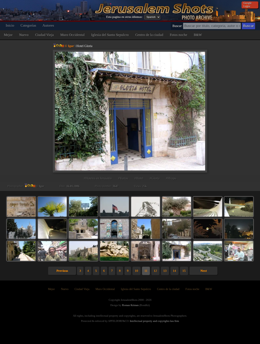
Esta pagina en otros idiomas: (124, 16)
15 (184, 270)
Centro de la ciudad (149, 35)
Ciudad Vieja (44, 35)
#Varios (123, 178)
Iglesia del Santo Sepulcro (110, 35)
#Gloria (154, 178)
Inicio (10, 25)
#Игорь (171, 178)
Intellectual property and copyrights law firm (154, 320)
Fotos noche (178, 35)
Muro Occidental (72, 35)
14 (174, 270)
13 (165, 270)
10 (136, 270)
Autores (48, 25)
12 (155, 270)
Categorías (28, 25)
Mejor (8, 35)
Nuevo (24, 35)
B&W (198, 35)
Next (203, 270)
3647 (115, 186)
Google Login (248, 4)
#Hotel (138, 178)
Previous (62, 270)
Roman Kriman (130, 305)
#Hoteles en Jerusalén (98, 178)
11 (145, 270)
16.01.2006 (72, 186)
